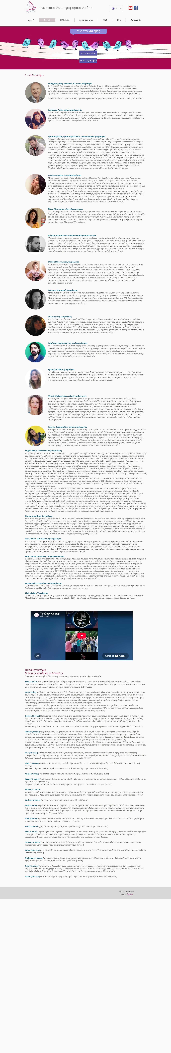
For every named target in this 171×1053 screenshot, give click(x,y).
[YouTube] (130, 8)
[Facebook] (136, 8)
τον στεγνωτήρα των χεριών (87, 144)
